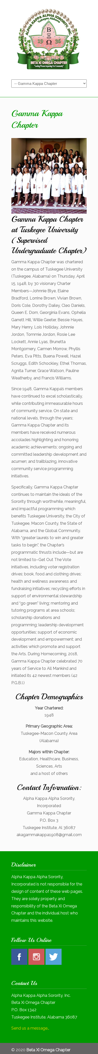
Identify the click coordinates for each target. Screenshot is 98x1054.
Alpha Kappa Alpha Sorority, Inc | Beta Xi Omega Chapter (49, 39)
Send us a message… (30, 1028)
